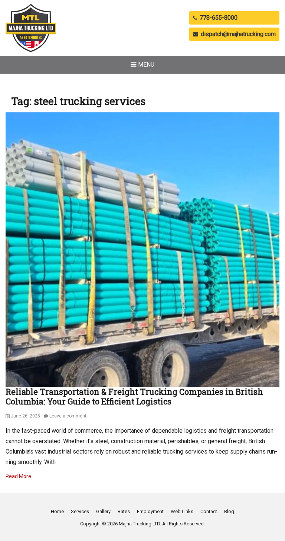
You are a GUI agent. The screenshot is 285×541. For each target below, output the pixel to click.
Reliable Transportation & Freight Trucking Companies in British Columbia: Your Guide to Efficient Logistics (134, 396)
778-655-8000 (218, 17)
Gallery (103, 511)
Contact (208, 511)
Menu (146, 64)
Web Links (182, 511)
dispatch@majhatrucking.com (237, 34)
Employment (150, 511)
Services (80, 511)
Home (57, 511)
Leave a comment (67, 416)
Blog (229, 511)
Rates (124, 511)
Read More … (21, 476)
